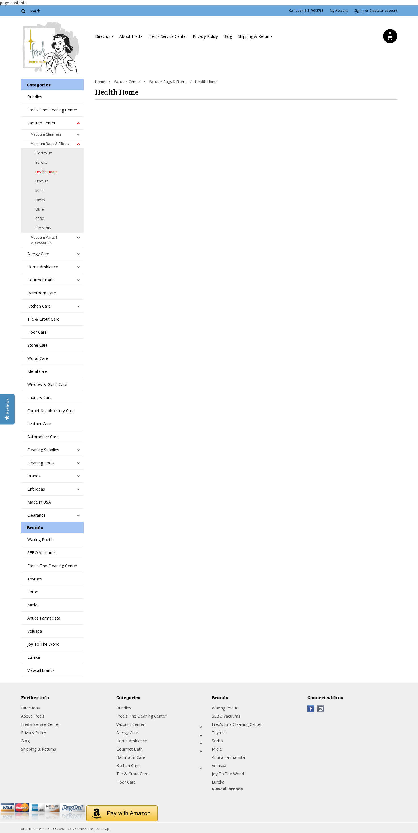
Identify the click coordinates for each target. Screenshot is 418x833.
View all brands (41, 670)
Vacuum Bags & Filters (50, 143)
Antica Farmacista (43, 618)
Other (40, 209)
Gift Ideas (36, 489)
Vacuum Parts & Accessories (44, 240)
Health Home (46, 171)
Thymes (34, 578)
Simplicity (43, 227)
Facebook (310, 708)
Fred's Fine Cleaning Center (52, 110)
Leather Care (39, 423)
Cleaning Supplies (43, 449)
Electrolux (43, 152)
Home (100, 81)
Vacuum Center (41, 123)
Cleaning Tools (41, 463)
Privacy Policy (205, 36)
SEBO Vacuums (41, 552)
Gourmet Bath (40, 279)
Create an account (383, 11)
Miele (40, 190)
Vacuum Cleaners (46, 134)
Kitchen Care (39, 306)
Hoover (41, 181)
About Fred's (131, 36)
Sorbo (32, 592)
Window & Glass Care (47, 384)
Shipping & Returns (255, 36)
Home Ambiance (42, 266)
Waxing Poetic (40, 539)
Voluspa (34, 631)
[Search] (23, 10)
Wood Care (37, 358)
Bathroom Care (41, 293)
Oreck (40, 199)
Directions (104, 36)
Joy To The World (43, 644)
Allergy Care (38, 253)
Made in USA (39, 502)
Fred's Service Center (167, 36)
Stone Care (37, 345)
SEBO (40, 218)
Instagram (320, 708)
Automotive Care (43, 436)
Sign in (359, 11)
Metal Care (37, 371)
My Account (339, 11)
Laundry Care (39, 397)
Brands (33, 476)
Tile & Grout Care (43, 319)
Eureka (41, 162)
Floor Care (37, 332)
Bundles (34, 96)
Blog (228, 36)
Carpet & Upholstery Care (51, 410)
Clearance (36, 515)
